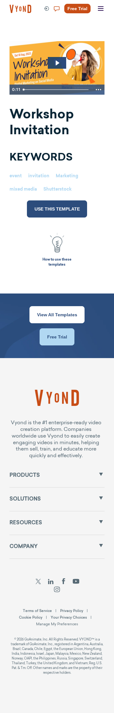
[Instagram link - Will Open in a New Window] (57, 590)
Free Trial (57, 336)
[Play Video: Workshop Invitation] (57, 63)
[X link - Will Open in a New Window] (38, 582)
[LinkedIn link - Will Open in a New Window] (50, 582)
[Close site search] (104, 32)
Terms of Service (37, 611)
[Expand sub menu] (101, 474)
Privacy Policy (71, 611)
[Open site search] (19, 32)
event (16, 176)
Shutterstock (57, 189)
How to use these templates (57, 262)
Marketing (67, 176)
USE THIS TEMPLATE (57, 208)
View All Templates (57, 314)
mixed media (23, 189)
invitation (38, 176)
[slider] (57, 90)
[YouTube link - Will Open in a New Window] (76, 582)
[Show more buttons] (98, 90)
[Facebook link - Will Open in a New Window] (63, 582)
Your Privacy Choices (69, 617)
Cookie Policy (30, 617)
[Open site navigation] (100, 9)
